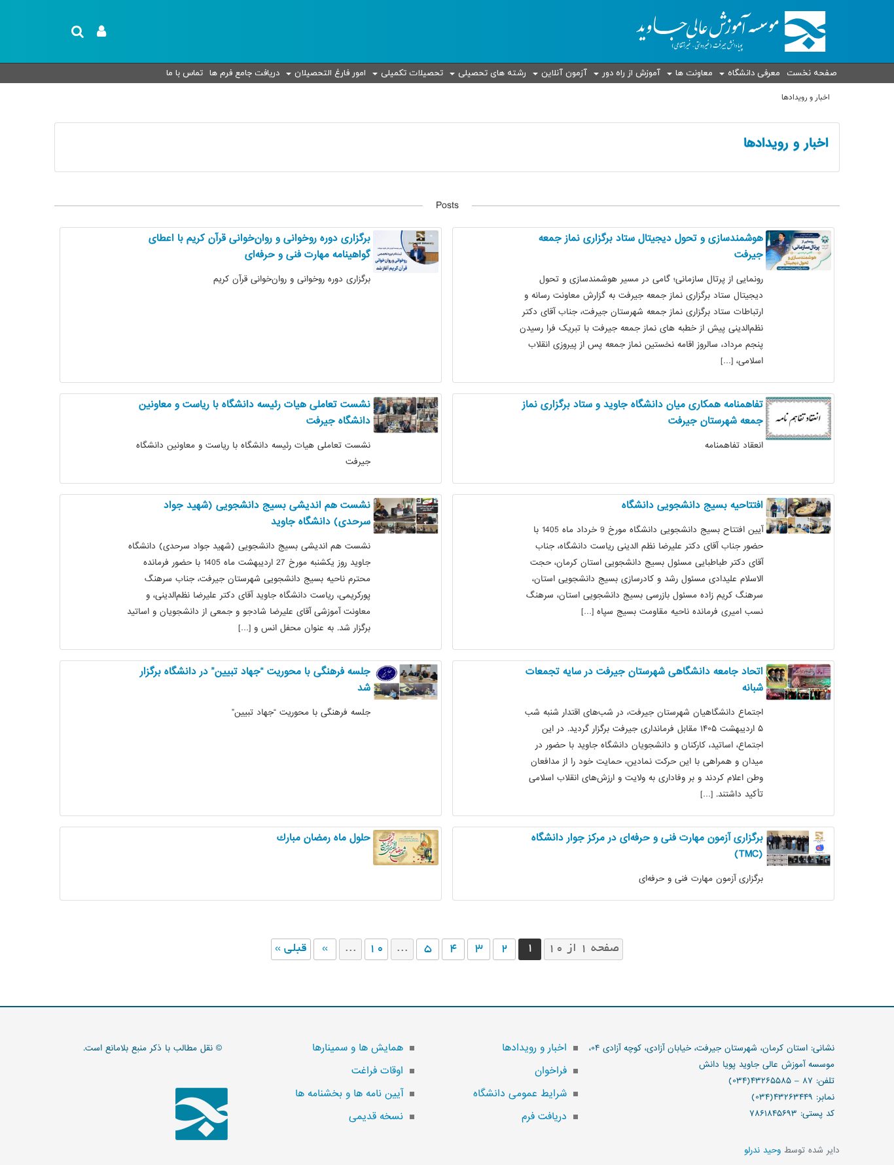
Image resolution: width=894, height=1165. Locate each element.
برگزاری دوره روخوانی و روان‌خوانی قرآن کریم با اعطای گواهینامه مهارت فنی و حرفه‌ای (259, 246)
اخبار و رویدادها (786, 143)
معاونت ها (694, 73)
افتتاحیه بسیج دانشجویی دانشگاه (692, 505)
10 (376, 949)
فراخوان (551, 1071)
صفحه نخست (811, 73)
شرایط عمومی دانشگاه (520, 1094)
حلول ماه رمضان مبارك (323, 838)
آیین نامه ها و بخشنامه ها (349, 1094)
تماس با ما (184, 73)
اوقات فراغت (377, 1071)
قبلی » (291, 949)
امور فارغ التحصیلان (330, 73)
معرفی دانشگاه (754, 73)
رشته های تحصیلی (492, 73)
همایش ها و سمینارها (357, 1048)
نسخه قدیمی (376, 1116)
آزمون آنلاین (564, 73)
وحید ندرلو (762, 1150)
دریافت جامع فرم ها (244, 73)
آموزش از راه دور (631, 73)
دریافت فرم (544, 1116)
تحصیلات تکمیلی (412, 73)
